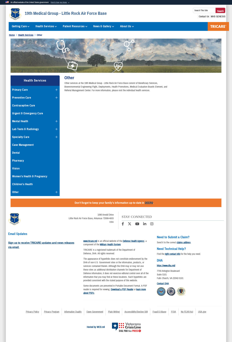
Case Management (23, 145)
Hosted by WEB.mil (96, 327)
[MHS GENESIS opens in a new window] (218, 16)
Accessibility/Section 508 (136, 311)
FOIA (173, 311)
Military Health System (110, 244)
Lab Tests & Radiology (25, 129)
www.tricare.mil (90, 241)
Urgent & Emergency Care (27, 113)
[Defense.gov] (161, 291)
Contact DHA (163, 283)
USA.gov (202, 311)
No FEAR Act (187, 311)
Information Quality (73, 311)
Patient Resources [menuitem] (74, 26)
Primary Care (20, 89)
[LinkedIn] (144, 224)
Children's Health (22, 184)
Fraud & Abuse (159, 311)
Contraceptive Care (23, 105)
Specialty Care (20, 137)
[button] (60, 2)
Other (15, 192)
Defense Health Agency (133, 241)
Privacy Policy (32, 311)
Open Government (94, 311)
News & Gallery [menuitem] (102, 26)
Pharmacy (18, 160)
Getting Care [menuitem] (19, 26)
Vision (16, 168)
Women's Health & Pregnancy (29, 176)
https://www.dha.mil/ (166, 265)
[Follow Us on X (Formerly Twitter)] (129, 224)
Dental (16, 152)
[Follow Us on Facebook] (123, 224)
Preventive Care (21, 97)
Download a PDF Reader (122, 289)
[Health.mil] (171, 291)
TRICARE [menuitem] (218, 26)
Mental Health (20, 121)
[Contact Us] (204, 16)
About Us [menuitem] (125, 26)
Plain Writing (114, 311)
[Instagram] (151, 224)
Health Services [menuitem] (45, 26)
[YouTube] (137, 224)
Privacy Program (51, 311)
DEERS (149, 203)
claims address (184, 242)
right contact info (172, 254)
